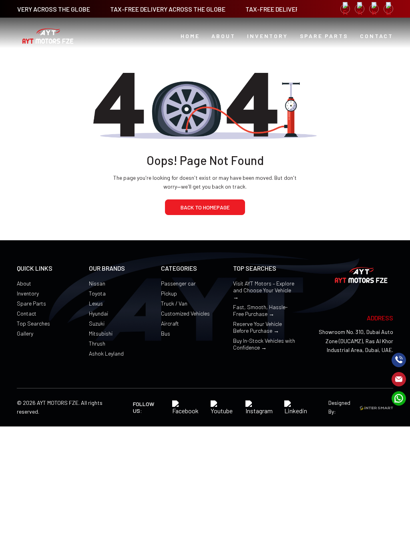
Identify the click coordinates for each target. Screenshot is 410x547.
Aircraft (170, 323)
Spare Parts (31, 303)
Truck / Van (174, 303)
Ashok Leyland (106, 353)
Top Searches (33, 323)
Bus (165, 333)
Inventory (28, 293)
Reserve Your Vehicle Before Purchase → (257, 327)
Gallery (25, 333)
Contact (26, 313)
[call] (399, 360)
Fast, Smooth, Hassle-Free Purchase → (260, 310)
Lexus (96, 303)
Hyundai (98, 313)
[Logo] (48, 36)
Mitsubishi (101, 333)
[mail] (399, 379)
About (24, 283)
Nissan (97, 283)
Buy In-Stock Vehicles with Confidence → (264, 344)
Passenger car (178, 283)
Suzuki (97, 323)
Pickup (169, 293)
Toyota (97, 293)
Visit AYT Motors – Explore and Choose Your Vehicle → (263, 290)
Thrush (97, 343)
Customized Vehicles (185, 313)
